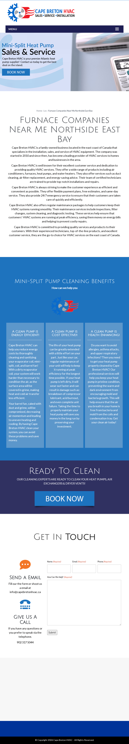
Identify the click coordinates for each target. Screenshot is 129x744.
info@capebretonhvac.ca (25, 592)
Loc (45, 110)
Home (39, 110)
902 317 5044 (25, 642)
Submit (52, 632)
